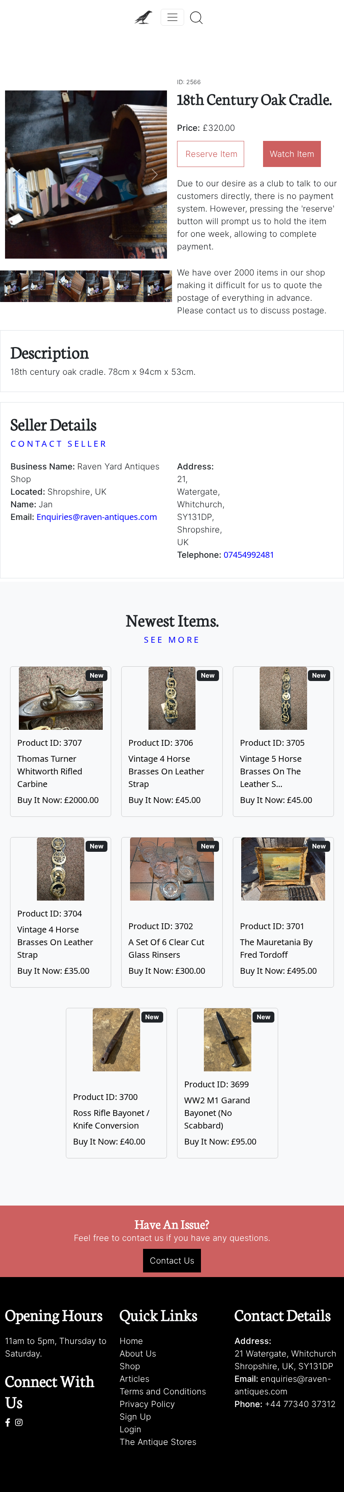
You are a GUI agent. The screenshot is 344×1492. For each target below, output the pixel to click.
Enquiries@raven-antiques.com (96, 516)
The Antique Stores (158, 1442)
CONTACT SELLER (58, 443)
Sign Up (135, 1417)
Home (131, 1341)
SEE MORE (172, 639)
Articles (134, 1379)
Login (130, 1429)
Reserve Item (211, 154)
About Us (138, 1354)
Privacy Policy (147, 1404)
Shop (130, 1366)
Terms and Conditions (163, 1391)
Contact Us (172, 1261)
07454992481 (249, 554)
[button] (17, 174)
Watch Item (292, 154)
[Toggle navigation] (172, 17)
